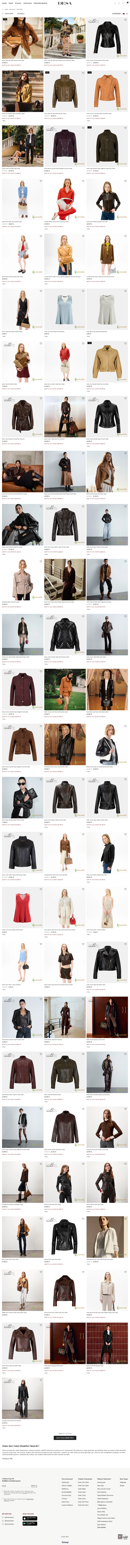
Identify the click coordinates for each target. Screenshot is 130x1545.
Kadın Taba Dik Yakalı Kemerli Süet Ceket (13, 60)
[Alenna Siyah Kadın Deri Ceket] (65, 1182)
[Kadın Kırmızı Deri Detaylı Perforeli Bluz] (22, 907)
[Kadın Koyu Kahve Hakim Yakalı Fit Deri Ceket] (65, 524)
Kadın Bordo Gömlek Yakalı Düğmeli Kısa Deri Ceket (58, 168)
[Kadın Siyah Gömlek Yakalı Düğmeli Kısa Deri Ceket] (22, 1127)
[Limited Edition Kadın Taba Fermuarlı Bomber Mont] (107, 254)
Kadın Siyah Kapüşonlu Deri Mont (96, 1039)
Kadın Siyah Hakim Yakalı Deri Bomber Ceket (14, 875)
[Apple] (30, 1518)
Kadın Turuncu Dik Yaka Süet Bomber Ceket (56, 712)
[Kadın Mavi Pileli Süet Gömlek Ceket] (22, 199)
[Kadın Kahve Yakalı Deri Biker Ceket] (22, 1343)
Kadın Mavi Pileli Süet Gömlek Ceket (12, 221)
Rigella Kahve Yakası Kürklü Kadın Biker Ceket (14, 1312)
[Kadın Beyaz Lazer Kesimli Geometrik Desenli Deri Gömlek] (65, 907)
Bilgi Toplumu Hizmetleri (104, 1502)
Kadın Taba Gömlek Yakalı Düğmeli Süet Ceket (99, 602)
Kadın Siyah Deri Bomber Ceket (95, 1365)
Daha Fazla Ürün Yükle (65, 1438)
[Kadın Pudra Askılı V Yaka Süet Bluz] (107, 907)
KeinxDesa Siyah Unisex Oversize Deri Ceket (56, 767)
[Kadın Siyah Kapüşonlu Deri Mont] (107, 1017)
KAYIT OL (34, 1486)
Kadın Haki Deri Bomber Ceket (52, 1094)
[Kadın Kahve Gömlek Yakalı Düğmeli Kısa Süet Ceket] (22, 744)
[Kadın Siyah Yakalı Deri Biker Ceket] (107, 962)
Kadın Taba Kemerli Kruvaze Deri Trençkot (13, 439)
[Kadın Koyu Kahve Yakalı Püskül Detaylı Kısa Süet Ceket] (65, 579)
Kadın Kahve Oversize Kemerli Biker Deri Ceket (14, 494)
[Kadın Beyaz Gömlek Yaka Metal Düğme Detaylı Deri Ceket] (107, 1290)
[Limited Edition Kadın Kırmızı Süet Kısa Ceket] (65, 199)
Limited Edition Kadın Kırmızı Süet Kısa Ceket (56, 221)
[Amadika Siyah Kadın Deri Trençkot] (22, 1398)
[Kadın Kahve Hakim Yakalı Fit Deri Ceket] (65, 797)
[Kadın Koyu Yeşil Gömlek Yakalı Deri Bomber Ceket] (22, 634)
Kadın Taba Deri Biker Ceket (9, 384)
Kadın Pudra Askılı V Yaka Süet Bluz (96, 930)
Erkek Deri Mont (83, 1505)
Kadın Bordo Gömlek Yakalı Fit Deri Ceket (13, 1039)
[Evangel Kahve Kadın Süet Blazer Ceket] (22, 1182)
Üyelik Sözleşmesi (102, 1498)
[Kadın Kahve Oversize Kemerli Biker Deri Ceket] (22, 471)
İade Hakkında (101, 1492)
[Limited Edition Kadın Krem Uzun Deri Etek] (65, 852)
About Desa (65, 1502)
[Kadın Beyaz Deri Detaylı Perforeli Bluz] (107, 309)
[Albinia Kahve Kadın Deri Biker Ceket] (107, 471)
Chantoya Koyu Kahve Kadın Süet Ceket (97, 1149)
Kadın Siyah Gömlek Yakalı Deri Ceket (12, 547)
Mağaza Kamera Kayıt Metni (106, 1518)
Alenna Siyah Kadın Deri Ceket (52, 1204)
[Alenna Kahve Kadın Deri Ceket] (107, 1182)
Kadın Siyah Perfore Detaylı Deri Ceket (97, 875)
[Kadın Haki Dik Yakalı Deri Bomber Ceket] (65, 91)
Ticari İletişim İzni (102, 1515)
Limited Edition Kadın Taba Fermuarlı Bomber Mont (100, 276)
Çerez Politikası (102, 1508)
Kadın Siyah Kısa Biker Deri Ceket (11, 168)
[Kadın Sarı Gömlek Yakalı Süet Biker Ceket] (22, 91)
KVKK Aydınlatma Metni (104, 1521)
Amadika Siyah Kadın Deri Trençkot (11, 1420)
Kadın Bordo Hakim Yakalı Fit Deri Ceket (13, 1094)
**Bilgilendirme (101, 1505)
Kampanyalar (101, 1482)
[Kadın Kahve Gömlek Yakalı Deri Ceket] (65, 1127)
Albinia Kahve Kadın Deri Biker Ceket (96, 494)
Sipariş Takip (101, 1511)
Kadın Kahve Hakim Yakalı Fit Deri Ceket (55, 820)
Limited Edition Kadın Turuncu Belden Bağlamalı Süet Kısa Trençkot (62, 276)
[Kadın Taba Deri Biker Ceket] (22, 361)
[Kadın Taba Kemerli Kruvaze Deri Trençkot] (22, 416)
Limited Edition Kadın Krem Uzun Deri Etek (55, 875)
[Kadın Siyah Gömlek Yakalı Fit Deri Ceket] (107, 38)
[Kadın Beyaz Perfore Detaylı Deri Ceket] (22, 254)
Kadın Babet (82, 1489)
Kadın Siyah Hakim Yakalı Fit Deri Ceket (97, 547)
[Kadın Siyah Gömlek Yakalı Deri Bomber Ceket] (65, 634)
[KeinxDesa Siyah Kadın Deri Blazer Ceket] (107, 689)
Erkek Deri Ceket (83, 1485)
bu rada (25, 1493)
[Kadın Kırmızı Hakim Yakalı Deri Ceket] (65, 361)
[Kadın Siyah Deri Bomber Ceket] (107, 1343)
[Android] (30, 1524)
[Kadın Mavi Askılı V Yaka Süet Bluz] (22, 962)
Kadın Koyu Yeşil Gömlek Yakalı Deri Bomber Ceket (15, 657)
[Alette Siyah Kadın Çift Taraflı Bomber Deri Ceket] (107, 744)
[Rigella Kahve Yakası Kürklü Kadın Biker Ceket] (22, 1290)
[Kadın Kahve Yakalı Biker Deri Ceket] (107, 634)
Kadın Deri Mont (83, 1502)
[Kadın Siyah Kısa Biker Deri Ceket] (22, 146)
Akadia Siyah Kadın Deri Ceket (52, 1259)
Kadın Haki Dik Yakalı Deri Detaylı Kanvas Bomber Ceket (59, 60)
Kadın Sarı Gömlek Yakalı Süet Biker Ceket (13, 113)
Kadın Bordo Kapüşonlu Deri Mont (53, 1365)
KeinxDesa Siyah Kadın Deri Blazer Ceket (97, 712)
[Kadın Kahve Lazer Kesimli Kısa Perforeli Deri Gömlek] (65, 962)
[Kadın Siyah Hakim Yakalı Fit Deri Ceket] (107, 524)
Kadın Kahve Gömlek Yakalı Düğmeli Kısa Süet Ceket (16, 767)
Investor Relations (67, 1505)
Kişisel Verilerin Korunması (105, 1495)
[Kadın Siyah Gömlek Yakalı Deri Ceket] (22, 524)
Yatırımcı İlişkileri (67, 1485)
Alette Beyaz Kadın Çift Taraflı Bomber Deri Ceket (100, 1259)
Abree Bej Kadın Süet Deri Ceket (10, 602)
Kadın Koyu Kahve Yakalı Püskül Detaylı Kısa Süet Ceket (59, 602)
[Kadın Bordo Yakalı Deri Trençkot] (65, 1017)
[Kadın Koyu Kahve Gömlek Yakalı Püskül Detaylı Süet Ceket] (65, 471)
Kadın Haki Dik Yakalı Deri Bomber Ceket (55, 113)
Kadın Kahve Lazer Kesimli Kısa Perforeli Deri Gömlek (58, 984)
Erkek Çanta (82, 1498)
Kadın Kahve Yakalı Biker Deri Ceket (96, 657)
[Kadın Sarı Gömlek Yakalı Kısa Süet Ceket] (107, 361)
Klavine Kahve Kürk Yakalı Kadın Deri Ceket (55, 1312)
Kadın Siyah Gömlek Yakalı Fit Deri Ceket (97, 60)
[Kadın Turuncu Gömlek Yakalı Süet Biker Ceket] (107, 91)
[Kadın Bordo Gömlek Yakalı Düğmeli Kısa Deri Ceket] (65, 146)
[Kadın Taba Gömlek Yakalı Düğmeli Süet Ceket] (107, 579)
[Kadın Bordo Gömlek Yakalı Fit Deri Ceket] (22, 1017)
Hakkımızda (65, 1482)
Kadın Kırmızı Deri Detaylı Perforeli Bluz (12, 930)
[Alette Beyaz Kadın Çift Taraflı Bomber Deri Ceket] (107, 1237)
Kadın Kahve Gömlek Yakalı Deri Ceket (54, 1149)
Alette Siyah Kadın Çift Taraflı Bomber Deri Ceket (100, 767)
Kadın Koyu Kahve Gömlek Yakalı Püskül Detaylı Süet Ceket (60, 494)
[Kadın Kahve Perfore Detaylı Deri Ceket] (107, 199)
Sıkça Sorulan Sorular (104, 1489)
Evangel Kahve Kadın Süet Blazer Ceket (12, 1204)
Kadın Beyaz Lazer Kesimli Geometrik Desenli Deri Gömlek (59, 930)
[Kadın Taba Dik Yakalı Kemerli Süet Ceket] (22, 38)
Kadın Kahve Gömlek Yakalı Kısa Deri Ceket (98, 1094)
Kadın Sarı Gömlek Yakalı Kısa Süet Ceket (97, 384)
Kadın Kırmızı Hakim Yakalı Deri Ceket (54, 384)
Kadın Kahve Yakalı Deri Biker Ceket (11, 1365)
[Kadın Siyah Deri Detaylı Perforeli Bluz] (22, 309)
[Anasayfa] (3, 9)
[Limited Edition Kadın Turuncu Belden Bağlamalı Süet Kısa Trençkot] (65, 254)
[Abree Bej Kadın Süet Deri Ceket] (22, 579)
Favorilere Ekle (41, 20)
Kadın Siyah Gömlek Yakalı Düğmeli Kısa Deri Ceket (15, 1149)
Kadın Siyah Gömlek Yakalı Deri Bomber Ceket (56, 657)
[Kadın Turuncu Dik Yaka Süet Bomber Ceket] (65, 689)
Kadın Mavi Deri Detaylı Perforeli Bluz (54, 331)
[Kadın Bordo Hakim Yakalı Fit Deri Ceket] (22, 1072)
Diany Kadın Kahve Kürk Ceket (10, 1259)
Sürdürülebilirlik (66, 1492)
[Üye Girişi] (123, 3)
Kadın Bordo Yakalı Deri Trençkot (53, 1039)
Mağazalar (123, 1482)
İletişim (122, 1485)
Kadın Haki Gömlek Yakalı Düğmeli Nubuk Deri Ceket (101, 168)
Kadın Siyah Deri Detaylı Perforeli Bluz (12, 331)
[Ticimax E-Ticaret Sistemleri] (65, 1542)
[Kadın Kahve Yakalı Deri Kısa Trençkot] (65, 416)
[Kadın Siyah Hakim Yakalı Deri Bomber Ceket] (22, 852)
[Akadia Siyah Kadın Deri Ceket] (65, 1237)
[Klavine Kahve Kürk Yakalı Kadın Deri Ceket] (65, 1290)
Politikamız (65, 1489)
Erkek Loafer (82, 1492)
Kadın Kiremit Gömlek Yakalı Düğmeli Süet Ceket (15, 712)
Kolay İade (100, 1485)
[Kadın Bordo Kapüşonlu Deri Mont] (65, 1343)
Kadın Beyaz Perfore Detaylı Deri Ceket (12, 276)
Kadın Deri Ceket (83, 1482)
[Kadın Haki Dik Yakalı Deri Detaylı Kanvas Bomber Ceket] (65, 38)
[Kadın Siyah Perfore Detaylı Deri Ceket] (107, 852)
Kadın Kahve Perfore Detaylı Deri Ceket (97, 221)
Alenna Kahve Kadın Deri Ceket (95, 1204)
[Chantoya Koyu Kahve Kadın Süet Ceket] (107, 1127)
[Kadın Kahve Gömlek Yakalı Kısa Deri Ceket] (107, 1072)
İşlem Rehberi (101, 1524)
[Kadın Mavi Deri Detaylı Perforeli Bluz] (65, 309)
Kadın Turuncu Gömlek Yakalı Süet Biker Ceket (99, 113)
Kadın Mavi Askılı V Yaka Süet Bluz (11, 984)
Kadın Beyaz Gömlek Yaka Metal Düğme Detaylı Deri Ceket (102, 1312)
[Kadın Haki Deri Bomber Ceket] (65, 1072)
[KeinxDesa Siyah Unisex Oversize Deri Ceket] (65, 744)
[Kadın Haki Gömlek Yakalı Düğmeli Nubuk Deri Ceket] (107, 146)
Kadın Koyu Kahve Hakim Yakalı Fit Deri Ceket (56, 547)
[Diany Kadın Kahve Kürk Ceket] (22, 1237)
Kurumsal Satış (66, 1495)
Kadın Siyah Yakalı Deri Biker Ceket (96, 984)
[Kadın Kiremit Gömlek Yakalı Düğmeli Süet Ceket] (22, 689)
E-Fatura (64, 1498)
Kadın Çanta (82, 1495)
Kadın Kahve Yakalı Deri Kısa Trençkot (54, 439)
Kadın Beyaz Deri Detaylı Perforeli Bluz (97, 331)
